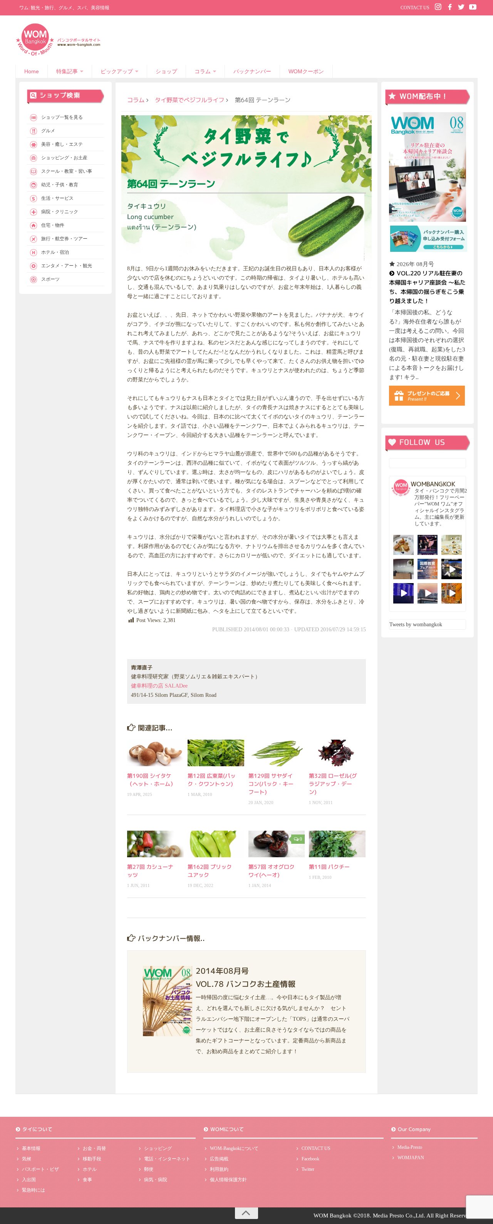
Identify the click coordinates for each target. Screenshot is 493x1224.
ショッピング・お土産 (64, 157)
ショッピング (158, 1148)
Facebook (310, 1159)
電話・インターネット (167, 1159)
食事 (87, 1179)
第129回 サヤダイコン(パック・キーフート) (270, 784)
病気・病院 (155, 1179)
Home (31, 71)
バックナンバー (252, 71)
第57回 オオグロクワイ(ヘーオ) (271, 870)
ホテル (90, 1169)
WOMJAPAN (410, 1157)
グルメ (48, 130)
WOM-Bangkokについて (234, 1148)
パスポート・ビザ (40, 1169)
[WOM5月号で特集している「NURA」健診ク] (403, 569)
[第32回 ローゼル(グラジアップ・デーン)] (337, 753)
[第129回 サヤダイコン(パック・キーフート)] (276, 753)
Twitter (308, 1169)
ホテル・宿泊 (55, 252)
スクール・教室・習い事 (66, 171)
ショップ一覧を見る (62, 117)
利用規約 (219, 1169)
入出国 (29, 1179)
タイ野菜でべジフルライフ (189, 100)
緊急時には (33, 1190)
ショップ (166, 71)
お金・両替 (94, 1148)
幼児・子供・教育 (59, 184)
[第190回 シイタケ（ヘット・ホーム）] (155, 753)
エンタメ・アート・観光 (66, 265)
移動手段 (92, 1159)
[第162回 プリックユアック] (216, 844)
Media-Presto (409, 1147)
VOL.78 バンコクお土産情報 (245, 983)
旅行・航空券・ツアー (64, 238)
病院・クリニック (59, 211)
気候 (26, 1159)
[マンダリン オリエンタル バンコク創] (451, 545)
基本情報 (31, 1148)
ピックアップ (117, 71)
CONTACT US (415, 7)
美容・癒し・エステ (62, 144)
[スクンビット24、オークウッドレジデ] (451, 593)
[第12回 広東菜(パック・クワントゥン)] (216, 753)
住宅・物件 (52, 225)
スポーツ (50, 279)
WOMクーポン (306, 71)
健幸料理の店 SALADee (159, 686)
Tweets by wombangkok (415, 624)
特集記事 (67, 71)
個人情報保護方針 (228, 1179)
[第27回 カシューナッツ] (155, 844)
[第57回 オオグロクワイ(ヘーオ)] (276, 844)
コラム (203, 71)
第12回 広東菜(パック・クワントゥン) (212, 779)
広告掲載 (219, 1159)
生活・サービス (57, 198)
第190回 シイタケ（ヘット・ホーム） (151, 779)
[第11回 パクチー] (337, 844)
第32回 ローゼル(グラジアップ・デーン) (333, 784)
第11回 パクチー (329, 866)
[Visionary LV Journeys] (451, 569)
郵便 (148, 1169)
